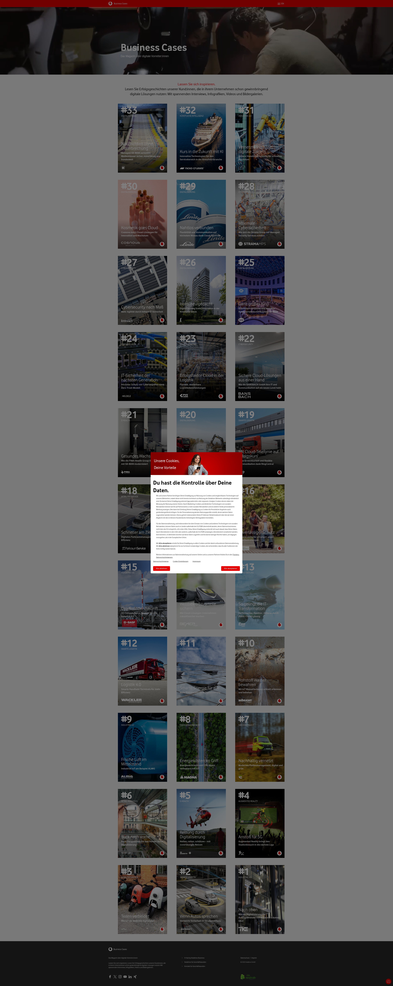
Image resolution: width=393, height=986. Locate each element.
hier (188, 501)
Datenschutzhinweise (161, 561)
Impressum (197, 561)
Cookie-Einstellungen (180, 561)
